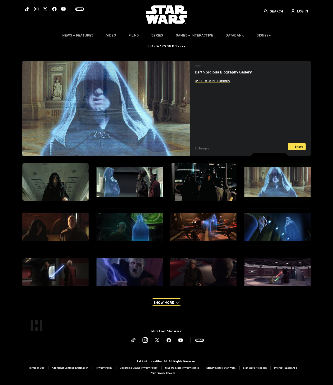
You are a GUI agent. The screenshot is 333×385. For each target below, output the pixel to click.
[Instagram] (36, 9)
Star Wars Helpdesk (255, 367)
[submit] (265, 11)
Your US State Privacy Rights (182, 367)
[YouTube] (63, 9)
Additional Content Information (70, 367)
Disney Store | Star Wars (221, 367)
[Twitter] (45, 9)
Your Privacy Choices (162, 372)
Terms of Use (36, 367)
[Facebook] (54, 9)
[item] (78, 36)
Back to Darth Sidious (212, 81)
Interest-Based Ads (285, 367)
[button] (166, 302)
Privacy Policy (104, 367)
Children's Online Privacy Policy (138, 367)
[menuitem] (111, 36)
